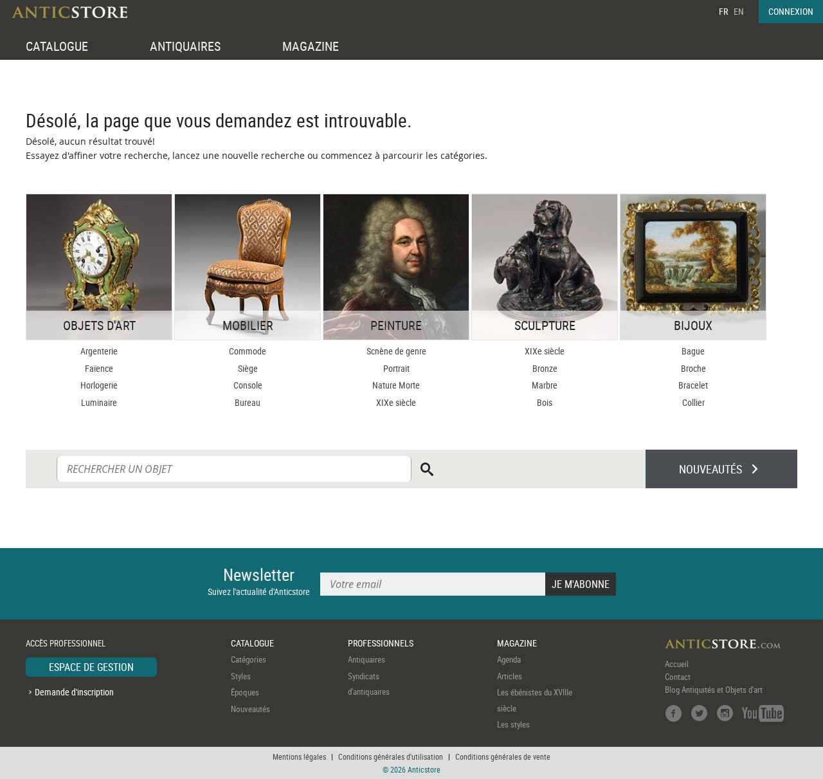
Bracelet (693, 385)
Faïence (99, 368)
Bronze (544, 368)
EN (739, 11)
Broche (693, 368)
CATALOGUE (57, 46)
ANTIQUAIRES (185, 46)
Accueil (677, 664)
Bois (544, 402)
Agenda (509, 659)
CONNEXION (790, 11)
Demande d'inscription (74, 692)
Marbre (544, 385)
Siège (248, 368)
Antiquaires (366, 659)
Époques (245, 692)
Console (247, 385)
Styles (241, 676)
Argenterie (99, 351)
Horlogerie (99, 385)
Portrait (396, 368)
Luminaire (99, 402)
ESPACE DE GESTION (91, 667)
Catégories (248, 659)
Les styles (513, 724)
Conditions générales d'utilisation (390, 756)
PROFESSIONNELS (380, 643)
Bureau (247, 402)
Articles (509, 676)
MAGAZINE (310, 46)
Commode (247, 351)
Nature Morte (396, 385)
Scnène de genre (396, 351)
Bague (693, 351)
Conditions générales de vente (502, 756)
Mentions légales (299, 756)
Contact (678, 677)
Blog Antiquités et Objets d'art (714, 689)
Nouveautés (250, 709)
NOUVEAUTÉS (710, 469)
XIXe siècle (396, 402)
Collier (693, 402)
